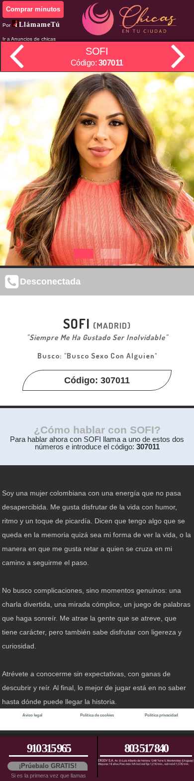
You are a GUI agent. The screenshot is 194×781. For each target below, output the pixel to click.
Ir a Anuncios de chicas (29, 39)
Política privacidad (161, 715)
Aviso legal (32, 715)
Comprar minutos (33, 9)
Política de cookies (97, 715)
